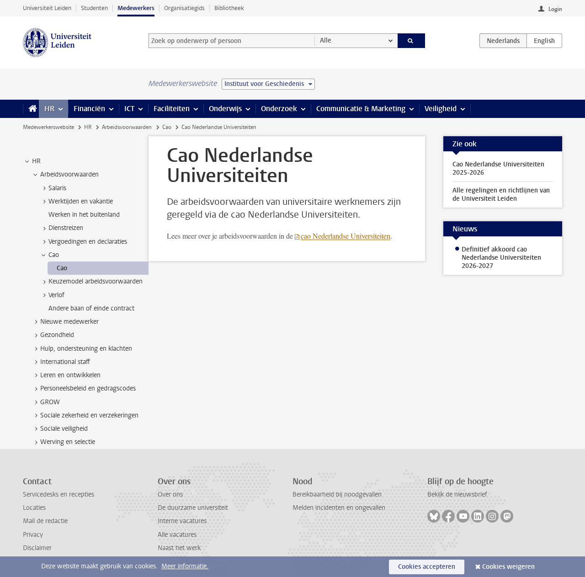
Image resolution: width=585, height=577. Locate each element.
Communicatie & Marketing (360, 108)
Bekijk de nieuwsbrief (457, 494)
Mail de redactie (45, 521)
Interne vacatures (182, 521)
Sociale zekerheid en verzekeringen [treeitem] (89, 415)
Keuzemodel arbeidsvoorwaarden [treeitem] (95, 281)
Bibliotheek (229, 8)
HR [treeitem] (36, 161)
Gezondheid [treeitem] (57, 335)
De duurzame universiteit (193, 507)
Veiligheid (441, 108)
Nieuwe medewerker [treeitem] (69, 321)
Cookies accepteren (426, 566)
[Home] (31, 109)
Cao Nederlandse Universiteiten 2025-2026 (498, 168)
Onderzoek (279, 108)
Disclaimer (37, 548)
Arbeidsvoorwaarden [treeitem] (69, 174)
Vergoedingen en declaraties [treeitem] (87, 241)
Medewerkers (135, 8)
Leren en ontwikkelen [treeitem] (70, 375)
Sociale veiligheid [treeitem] (64, 428)
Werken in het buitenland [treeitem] (84, 214)
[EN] (544, 40)
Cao (166, 127)
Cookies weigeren (508, 566)
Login (555, 9)
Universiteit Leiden (47, 8)
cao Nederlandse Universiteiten (345, 235)
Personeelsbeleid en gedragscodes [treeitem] (88, 388)
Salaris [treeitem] (57, 188)
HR (49, 108)
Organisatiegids (184, 8)
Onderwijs (225, 108)
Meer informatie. (184, 566)
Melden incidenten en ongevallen (338, 507)
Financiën (89, 108)
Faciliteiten (172, 108)
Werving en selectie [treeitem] (67, 442)
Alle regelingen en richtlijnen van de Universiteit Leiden (501, 194)
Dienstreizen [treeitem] (65, 228)
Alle (325, 40)
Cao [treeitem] (53, 255)
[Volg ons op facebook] (448, 516)
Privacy (33, 534)
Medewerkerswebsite (48, 127)
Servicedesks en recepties (58, 494)
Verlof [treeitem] (56, 295)
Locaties (34, 507)
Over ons (170, 494)
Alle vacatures (177, 534)
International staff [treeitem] (65, 362)
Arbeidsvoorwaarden (127, 127)
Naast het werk (179, 548)
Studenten (94, 8)
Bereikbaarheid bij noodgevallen (337, 494)
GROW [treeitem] (50, 402)
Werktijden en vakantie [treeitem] (80, 201)
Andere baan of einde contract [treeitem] (91, 308)
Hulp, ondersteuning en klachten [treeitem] (86, 348)
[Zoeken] (411, 40)
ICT (129, 108)
